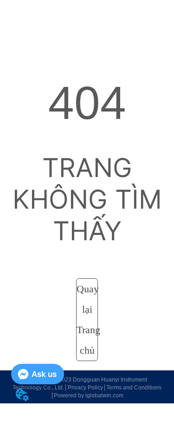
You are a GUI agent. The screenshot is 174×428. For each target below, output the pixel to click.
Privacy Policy (85, 387)
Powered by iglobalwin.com (88, 395)
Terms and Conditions (133, 387)
